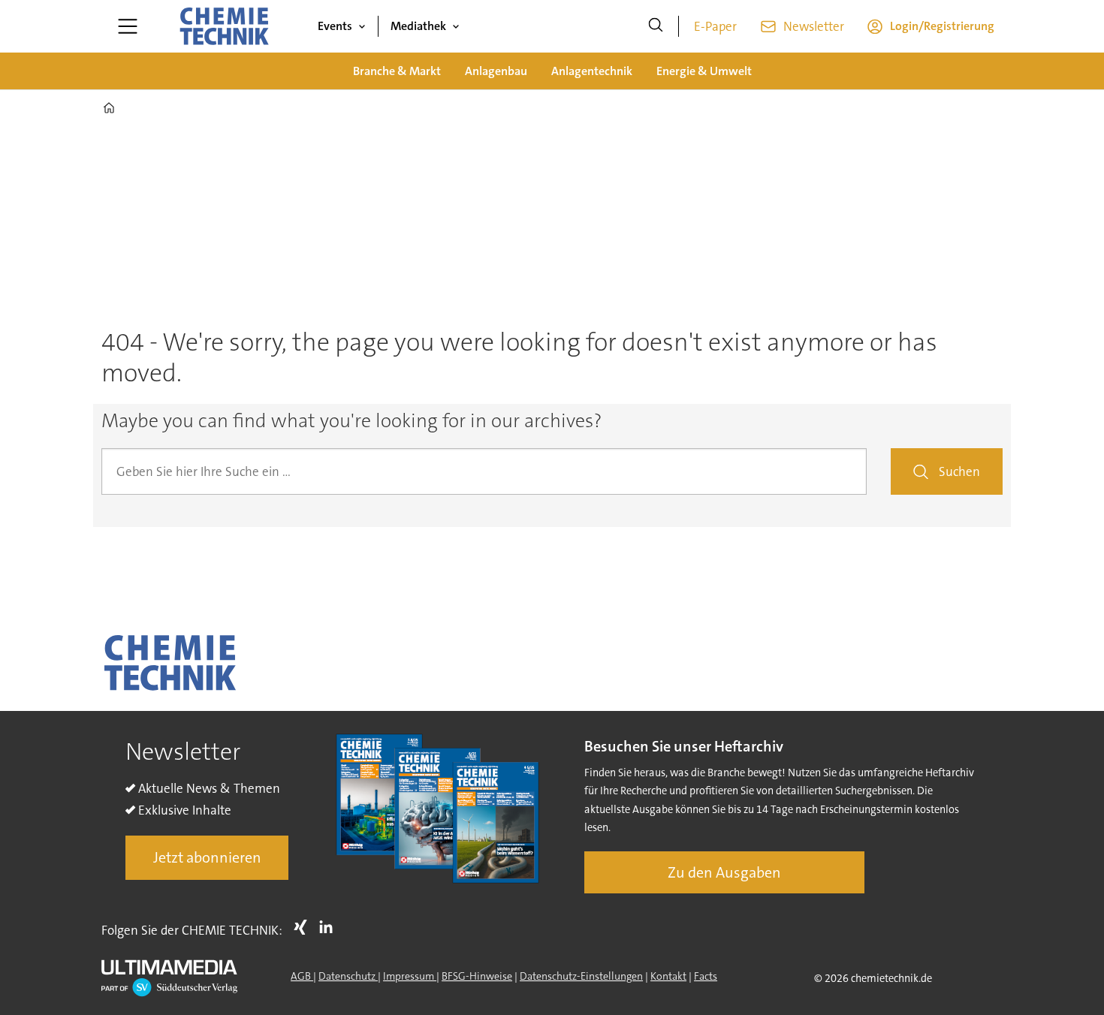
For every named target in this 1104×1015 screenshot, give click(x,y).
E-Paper (715, 26)
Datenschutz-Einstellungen (581, 976)
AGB (302, 976)
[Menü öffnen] (127, 26)
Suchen (959, 471)
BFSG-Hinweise (477, 976)
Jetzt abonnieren (207, 857)
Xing (304, 927)
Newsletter (813, 26)
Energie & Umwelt (704, 71)
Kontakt (668, 976)
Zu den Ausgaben (724, 872)
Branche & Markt (397, 71)
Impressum (409, 976)
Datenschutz (348, 976)
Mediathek (418, 26)
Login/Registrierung (942, 26)
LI (329, 927)
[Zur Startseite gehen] (224, 26)
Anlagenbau (496, 71)
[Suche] (656, 26)
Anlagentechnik (591, 71)
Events (335, 26)
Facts (705, 976)
